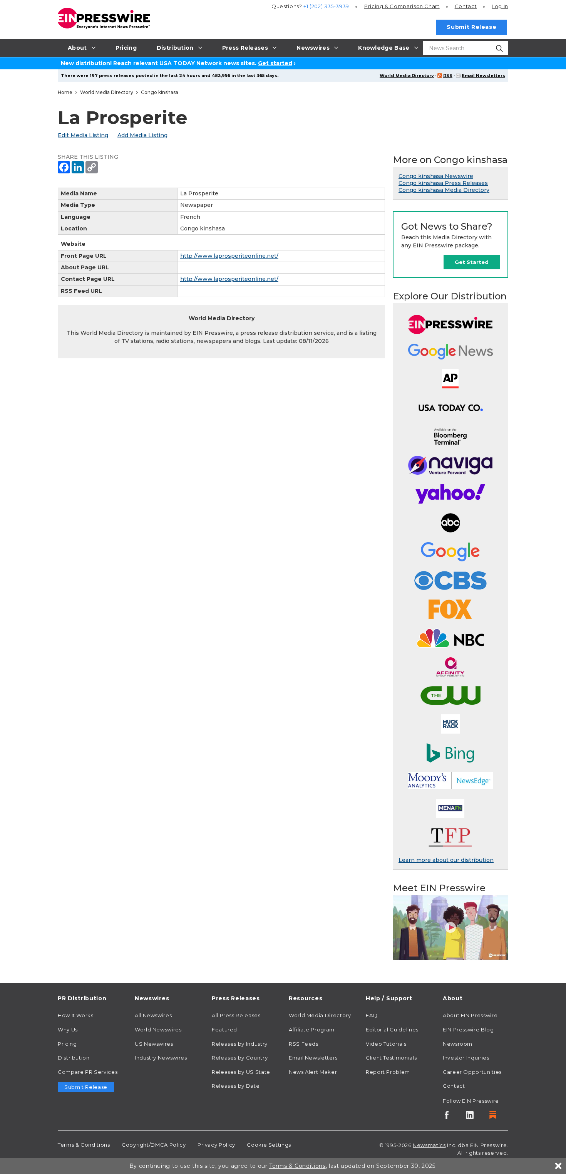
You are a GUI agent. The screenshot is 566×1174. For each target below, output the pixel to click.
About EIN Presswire (470, 1015)
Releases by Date (236, 1086)
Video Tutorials (386, 1044)
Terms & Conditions (84, 1145)
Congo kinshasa (159, 92)
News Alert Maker (313, 1072)
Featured (224, 1029)
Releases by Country (240, 1058)
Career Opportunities (472, 1072)
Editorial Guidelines (392, 1029)
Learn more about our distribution (446, 860)
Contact (466, 6)
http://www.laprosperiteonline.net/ (229, 255)
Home (65, 92)
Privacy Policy (216, 1145)
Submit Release (471, 27)
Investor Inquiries (466, 1058)
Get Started (472, 262)
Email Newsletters (483, 75)
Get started (275, 63)
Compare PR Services (87, 1072)
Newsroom (457, 1044)
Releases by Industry (240, 1044)
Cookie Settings (269, 1145)
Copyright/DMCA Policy (154, 1145)
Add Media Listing (142, 135)
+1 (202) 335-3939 (326, 6)
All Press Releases (236, 1015)
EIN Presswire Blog (468, 1029)
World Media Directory (407, 75)
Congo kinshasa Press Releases (443, 183)
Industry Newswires (161, 1058)
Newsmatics (429, 1145)
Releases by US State (241, 1072)
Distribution (74, 1058)
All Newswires (153, 1015)
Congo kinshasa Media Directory (444, 189)
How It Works (76, 1015)
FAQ (372, 1015)
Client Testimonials (391, 1058)
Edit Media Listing (83, 135)
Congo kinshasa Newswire (436, 176)
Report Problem (388, 1072)
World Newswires (158, 1029)
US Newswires (154, 1044)
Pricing (402, 6)
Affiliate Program (312, 1029)
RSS (447, 75)
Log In (500, 6)
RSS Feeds (303, 1044)
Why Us (68, 1029)
